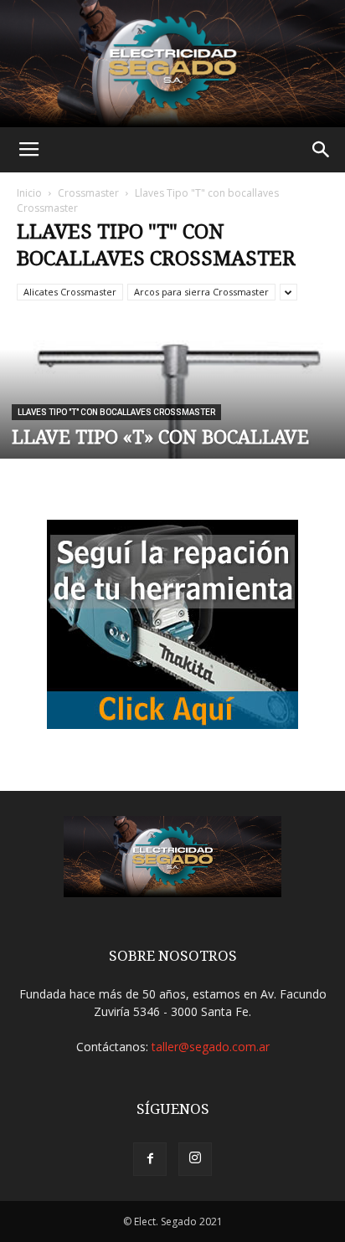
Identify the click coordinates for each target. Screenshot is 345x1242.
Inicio (29, 193)
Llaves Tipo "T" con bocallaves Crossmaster (116, 412)
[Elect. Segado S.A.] (172, 63)
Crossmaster (88, 193)
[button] (321, 149)
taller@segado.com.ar (211, 1047)
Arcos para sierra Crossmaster (201, 291)
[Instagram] (195, 1159)
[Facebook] (150, 1159)
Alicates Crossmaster (69, 291)
